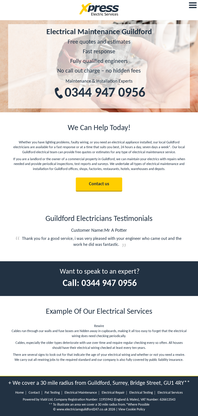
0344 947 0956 (105, 93)
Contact (34, 393)
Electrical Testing (141, 393)
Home (19, 393)
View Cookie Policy (131, 409)
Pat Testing (52, 393)
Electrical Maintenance (81, 393)
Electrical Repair (113, 393)
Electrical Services (170, 393)
